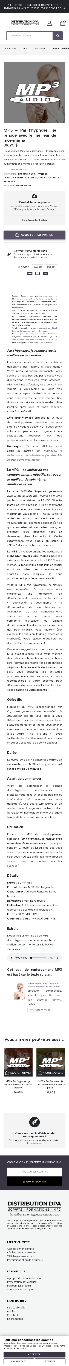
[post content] (18, 1062)
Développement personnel (20, 177)
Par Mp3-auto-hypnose (32, 174)
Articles (11, 1311)
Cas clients (13, 1315)
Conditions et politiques (20, 1289)
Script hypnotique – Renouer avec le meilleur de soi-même (43, 985)
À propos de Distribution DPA (24, 1278)
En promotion (15, 1318)
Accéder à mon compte (20, 1248)
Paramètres (19, 1361)
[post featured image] (16, 990)
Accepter (34, 1354)
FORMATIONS (39, 48)
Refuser (50, 1361)
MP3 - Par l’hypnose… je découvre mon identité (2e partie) (51, 1084)
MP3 (25, 48)
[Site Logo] (25, 23)
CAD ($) (38, 266)
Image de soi (23, 185)
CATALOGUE (11, 48)
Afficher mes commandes (22, 1252)
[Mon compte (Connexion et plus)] (51, 23)
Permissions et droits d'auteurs (25, 1260)
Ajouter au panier (37, 234)
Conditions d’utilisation (34, 220)
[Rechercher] (57, 36)
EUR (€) (51, 266)
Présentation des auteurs (21, 1282)
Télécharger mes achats (21, 1256)
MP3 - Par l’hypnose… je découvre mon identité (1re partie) (18, 1084)
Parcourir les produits (19, 1285)
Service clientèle (16, 1307)
